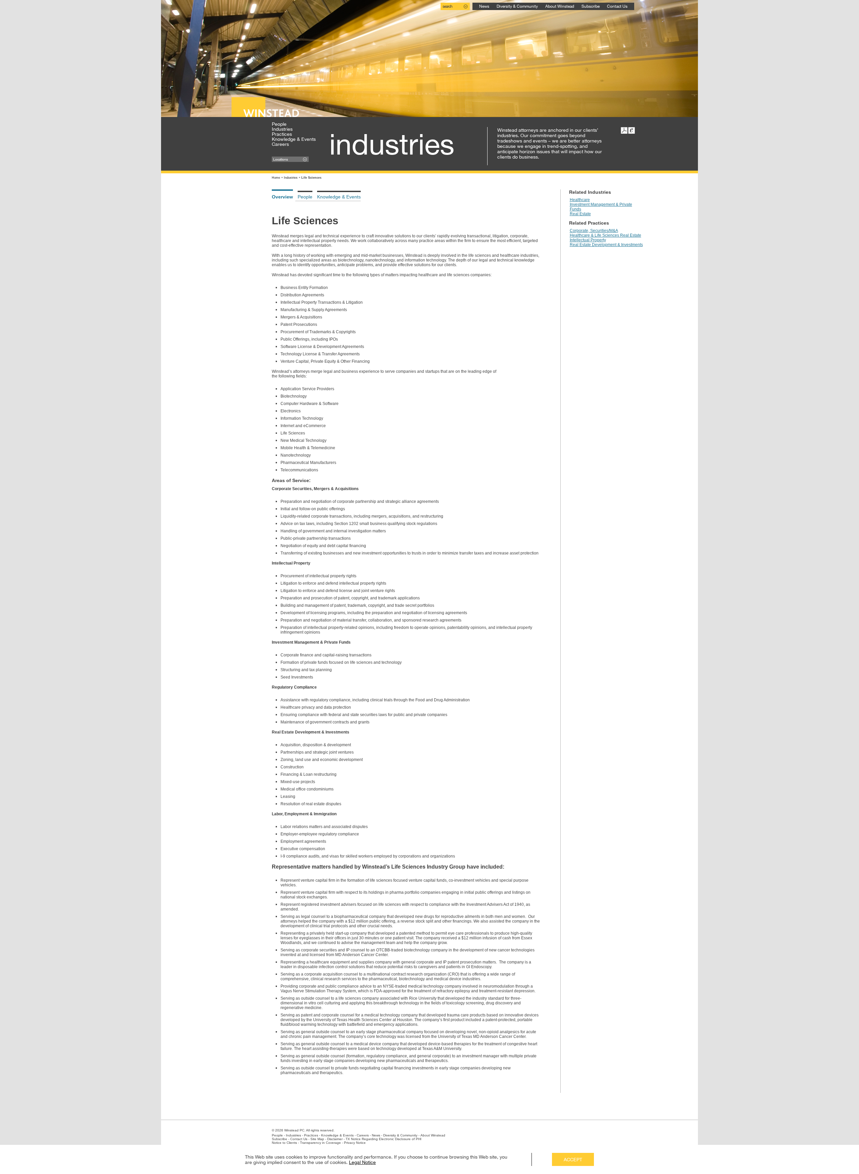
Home (276, 177)
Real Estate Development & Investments (606, 244)
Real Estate (580, 214)
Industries (282, 129)
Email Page (631, 130)
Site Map (317, 1139)
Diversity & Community (517, 6)
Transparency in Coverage (320, 1142)
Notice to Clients (284, 1142)
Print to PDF (624, 130)
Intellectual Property (588, 240)
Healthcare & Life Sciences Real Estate (605, 235)
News (484, 6)
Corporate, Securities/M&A (594, 230)
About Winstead (559, 6)
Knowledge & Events (294, 139)
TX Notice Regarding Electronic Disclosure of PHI (383, 1139)
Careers (280, 144)
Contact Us (617, 6)
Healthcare (580, 199)
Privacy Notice (355, 1142)
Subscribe (591, 6)
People (279, 124)
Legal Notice (362, 1162)
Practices (282, 134)
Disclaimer (335, 1139)
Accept (573, 1159)
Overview (282, 196)
